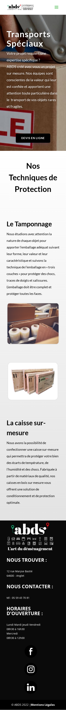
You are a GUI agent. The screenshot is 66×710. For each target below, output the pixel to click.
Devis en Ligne (33, 138)
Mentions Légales (43, 705)
